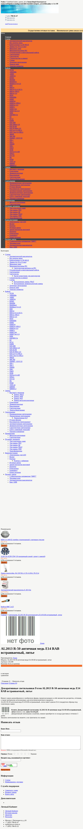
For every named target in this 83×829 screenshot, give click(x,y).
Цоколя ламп (14, 64)
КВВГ (12, 99)
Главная (4, 615)
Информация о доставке (14, 782)
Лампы (7, 167)
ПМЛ (12, 148)
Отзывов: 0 (6, 681)
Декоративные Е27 (21, 418)
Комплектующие (11, 220)
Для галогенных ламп (18, 208)
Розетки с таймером (21, 461)
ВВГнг (12, 87)
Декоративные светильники (20, 185)
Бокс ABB (13, 247)
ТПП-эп (12, 161)
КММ (12, 121)
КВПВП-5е (14, 115)
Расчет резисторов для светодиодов (27, 276)
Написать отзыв (18, 681)
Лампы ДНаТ (19, 394)
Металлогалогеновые (17, 202)
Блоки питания (15, 237)
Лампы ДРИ (18, 396)
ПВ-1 (11, 140)
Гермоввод (13, 235)
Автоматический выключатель (21, 41)
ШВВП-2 (13, 165)
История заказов (11, 813)
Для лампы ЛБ (15, 212)
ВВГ (11, 85)
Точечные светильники (18, 62)
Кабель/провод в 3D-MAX (19, 45)
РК (11, 157)
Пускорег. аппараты (12, 206)
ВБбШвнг (13, 82)
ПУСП (12, 156)
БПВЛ (12, 78)
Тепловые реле (15, 243)
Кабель (7, 68)
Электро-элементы (16, 66)
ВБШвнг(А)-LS (15, 84)
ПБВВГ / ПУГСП (16, 138)
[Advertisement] (11, 506)
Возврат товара (10, 792)
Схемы (12, 60)
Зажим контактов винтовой (20, 229)
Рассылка (8, 817)
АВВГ (12, 74)
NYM (12, 70)
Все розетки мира (16, 43)
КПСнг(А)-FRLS (16, 130)
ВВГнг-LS (13, 93)
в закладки (5, 673)
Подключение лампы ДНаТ (24, 282)
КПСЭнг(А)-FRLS (16, 132)
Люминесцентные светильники (21, 193)
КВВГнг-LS (14, 105)
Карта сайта (9, 794)
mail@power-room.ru (11, 24)
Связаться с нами (11, 790)
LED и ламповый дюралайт (20, 196)
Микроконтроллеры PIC (18, 50)
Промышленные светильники (21, 183)
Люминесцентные (16, 173)
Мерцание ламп (15, 49)
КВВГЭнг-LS (15, 111)
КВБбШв (13, 97)
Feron (15, 658)
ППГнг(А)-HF (15, 152)
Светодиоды (14, 56)
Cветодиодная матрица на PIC (25, 268)
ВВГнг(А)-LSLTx (16, 89)
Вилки (12, 224)
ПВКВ (12, 144)
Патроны (13, 231)
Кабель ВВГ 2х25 (7, 607)
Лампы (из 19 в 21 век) (18, 47)
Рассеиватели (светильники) (20, 189)
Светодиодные (15, 177)
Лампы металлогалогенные (24, 400)
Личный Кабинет (11, 811)
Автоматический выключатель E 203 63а (16, 590)
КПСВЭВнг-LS (15, 128)
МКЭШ (12, 136)
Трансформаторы (16, 218)
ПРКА (12, 154)
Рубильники (14, 233)
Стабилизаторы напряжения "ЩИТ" (23, 241)
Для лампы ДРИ (16, 216)
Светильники (14, 54)
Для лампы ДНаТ (16, 214)
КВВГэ (12, 107)
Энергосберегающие (17, 179)
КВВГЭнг (13, 109)
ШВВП (12, 163)
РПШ (12, 159)
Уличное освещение (17, 198)
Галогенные (14, 171)
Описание (4, 683)
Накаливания (14, 175)
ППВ (11, 150)
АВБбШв (13, 72)
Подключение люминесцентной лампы (28, 284)
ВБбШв (12, 80)
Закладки (8, 815)
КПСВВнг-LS (15, 124)
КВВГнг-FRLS (15, 103)
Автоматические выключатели (21, 245)
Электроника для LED (18, 222)
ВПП (11, 95)
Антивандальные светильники (21, 191)
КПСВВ (13, 122)
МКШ (12, 134)
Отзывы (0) (13, 683)
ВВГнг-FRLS (14, 91)
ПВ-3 (11, 142)
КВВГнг (13, 101)
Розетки (12, 226)
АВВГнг (13, 76)
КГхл (11, 119)
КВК (11, 113)
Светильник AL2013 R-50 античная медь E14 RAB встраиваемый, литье (35, 615)
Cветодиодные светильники (20, 194)
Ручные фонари (15, 187)
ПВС (11, 146)
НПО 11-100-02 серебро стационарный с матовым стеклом (22, 540)
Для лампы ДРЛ (15, 210)
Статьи (7, 39)
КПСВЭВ (13, 126)
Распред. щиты (10, 239)
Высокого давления (17, 169)
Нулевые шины (15, 228)
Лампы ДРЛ (18, 398)
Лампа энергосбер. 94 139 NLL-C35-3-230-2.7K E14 (20, 573)
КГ (11, 117)
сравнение (5, 675)
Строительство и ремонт (19, 58)
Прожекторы (10, 200)
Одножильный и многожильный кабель (24, 52)
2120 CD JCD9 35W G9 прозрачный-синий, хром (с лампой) (23, 556)
